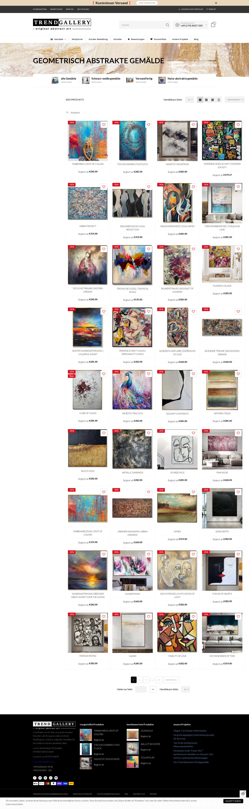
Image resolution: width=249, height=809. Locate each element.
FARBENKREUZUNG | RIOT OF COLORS (87, 533)
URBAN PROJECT (87, 226)
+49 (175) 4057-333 (192, 25)
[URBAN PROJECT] (88, 203)
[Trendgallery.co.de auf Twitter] (40, 778)
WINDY (177, 531)
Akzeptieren (233, 801)
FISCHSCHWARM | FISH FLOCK (132, 164)
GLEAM (132, 656)
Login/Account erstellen (192, 9)
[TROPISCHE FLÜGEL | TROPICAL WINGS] (132, 265)
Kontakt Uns (139, 794)
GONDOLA (147, 730)
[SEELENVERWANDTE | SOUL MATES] (177, 203)
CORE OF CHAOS (87, 413)
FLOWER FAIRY (132, 594)
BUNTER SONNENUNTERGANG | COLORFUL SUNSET (87, 352)
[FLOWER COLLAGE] (222, 264)
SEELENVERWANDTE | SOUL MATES (177, 226)
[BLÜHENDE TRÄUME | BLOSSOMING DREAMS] (222, 328)
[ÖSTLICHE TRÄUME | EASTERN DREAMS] (88, 265)
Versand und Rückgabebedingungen (50, 794)
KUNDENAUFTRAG (40, 9)
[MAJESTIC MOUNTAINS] (177, 141)
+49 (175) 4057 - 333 (42, 770)
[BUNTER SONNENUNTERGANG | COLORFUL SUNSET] (88, 328)
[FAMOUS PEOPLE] (88, 633)
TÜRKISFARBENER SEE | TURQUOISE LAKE (222, 228)
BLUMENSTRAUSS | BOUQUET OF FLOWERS (177, 290)
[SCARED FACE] (177, 449)
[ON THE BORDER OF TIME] (222, 633)
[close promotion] (216, 3)
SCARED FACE (177, 472)
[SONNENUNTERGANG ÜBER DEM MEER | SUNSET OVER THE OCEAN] (88, 570)
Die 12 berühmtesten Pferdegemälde (191, 762)
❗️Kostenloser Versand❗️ (111, 3)
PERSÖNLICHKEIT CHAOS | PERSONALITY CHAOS (132, 352)
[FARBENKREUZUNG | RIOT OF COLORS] (88, 508)
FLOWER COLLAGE (222, 285)
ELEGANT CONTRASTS (177, 413)
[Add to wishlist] (103, 124)
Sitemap (153, 794)
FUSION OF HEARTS (222, 593)
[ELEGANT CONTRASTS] (177, 390)
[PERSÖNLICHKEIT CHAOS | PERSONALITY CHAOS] (132, 328)
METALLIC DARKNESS (132, 472)
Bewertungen (56, 9)
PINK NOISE (222, 472)
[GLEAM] (132, 633)
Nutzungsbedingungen (108, 794)
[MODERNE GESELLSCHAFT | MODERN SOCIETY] (222, 141)
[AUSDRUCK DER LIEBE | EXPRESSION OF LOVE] (177, 328)
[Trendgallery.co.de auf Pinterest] (45, 778)
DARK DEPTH (222, 531)
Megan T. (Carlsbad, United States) (189, 730)
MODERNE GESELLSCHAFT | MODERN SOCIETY (222, 165)
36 (189, 100)
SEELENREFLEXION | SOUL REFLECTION (132, 228)
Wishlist (212, 9)
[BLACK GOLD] (88, 448)
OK (153, 689)
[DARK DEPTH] (222, 508)
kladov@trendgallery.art (43, 761)
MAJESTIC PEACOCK (132, 413)
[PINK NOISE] (222, 449)
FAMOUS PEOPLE (88, 656)
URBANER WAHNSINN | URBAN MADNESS (133, 533)
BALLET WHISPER (150, 744)
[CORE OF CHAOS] (88, 390)
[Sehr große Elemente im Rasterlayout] (212, 100)
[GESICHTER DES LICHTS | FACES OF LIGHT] (177, 570)
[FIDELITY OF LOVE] (177, 633)
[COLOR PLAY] (133, 762)
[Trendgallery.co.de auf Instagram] (50, 778)
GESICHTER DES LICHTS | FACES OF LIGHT (177, 595)
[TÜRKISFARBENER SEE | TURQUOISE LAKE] (222, 203)
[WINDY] (177, 508)
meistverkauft (234, 100)
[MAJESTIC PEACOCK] (132, 390)
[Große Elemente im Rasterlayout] (206, 100)
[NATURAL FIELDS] (222, 390)
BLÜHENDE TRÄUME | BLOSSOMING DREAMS (222, 353)
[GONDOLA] (133, 735)
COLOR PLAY (147, 757)
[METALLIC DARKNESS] (132, 449)
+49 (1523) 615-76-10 (43, 766)
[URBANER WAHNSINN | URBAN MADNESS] (132, 508)
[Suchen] (167, 25)
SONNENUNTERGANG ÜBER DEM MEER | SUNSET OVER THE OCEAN (87, 595)
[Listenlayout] (219, 100)
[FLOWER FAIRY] (132, 570)
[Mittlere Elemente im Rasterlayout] (200, 100)
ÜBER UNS (69, 9)
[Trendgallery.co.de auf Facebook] (34, 778)
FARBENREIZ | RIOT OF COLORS (88, 164)
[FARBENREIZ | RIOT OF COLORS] (88, 141)
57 (159, 680)
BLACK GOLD (87, 471)
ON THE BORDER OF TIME (222, 656)
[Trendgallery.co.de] (62, 24)
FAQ (126, 794)
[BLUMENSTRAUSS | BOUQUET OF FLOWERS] (177, 265)
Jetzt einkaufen (146, 3)
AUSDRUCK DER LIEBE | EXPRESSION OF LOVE (177, 353)
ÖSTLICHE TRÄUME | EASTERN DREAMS (88, 290)
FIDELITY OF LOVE (177, 656)
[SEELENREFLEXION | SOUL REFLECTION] (132, 203)
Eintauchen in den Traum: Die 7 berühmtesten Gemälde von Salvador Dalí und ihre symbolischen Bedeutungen (193, 754)
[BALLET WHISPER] (133, 748)
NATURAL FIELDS (222, 413)
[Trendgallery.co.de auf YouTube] (56, 778)
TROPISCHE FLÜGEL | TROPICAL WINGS (132, 290)
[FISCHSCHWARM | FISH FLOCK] (132, 141)
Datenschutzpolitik (82, 794)
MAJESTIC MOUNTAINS (177, 164)
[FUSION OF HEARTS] (222, 570)
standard (75, 112)
